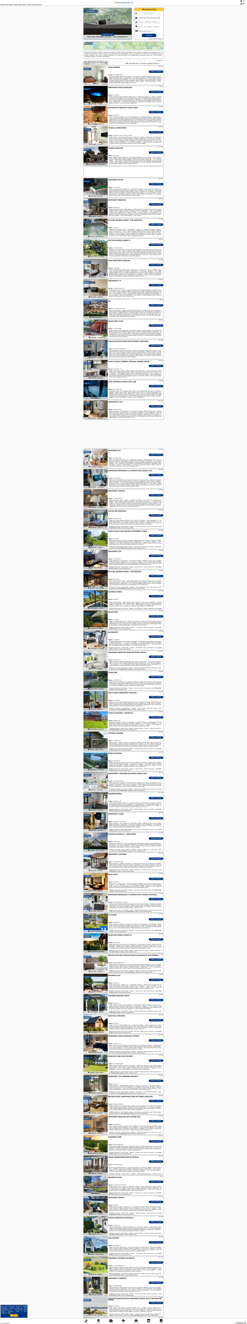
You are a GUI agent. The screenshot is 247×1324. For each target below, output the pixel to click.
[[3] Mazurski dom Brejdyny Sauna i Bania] (96, 115)
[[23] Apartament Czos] (96, 559)
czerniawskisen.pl (123, 3)
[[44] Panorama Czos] (96, 983)
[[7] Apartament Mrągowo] (96, 208)
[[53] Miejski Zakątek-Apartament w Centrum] (96, 1165)
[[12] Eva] (96, 309)
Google (25, 1306)
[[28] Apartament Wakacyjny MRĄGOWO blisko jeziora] (96, 660)
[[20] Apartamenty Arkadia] (96, 499)
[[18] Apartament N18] (96, 458)
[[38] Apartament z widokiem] (96, 862)
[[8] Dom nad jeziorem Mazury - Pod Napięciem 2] (96, 228)
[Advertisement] (123, 434)
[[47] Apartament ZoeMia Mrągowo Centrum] (96, 1044)
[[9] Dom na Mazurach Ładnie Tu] (96, 248)
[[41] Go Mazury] (96, 923)
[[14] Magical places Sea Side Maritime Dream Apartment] (96, 349)
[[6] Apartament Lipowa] (96, 187)
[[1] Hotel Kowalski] (96, 75)
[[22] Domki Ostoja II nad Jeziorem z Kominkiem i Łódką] (96, 539)
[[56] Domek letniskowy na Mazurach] (96, 1225)
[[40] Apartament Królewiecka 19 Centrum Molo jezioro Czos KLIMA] (96, 902)
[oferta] (93, 83)
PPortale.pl (8, 1323)
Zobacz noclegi (156, 71)
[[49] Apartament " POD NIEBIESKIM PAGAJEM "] (96, 1084)
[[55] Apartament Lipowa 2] (96, 1205)
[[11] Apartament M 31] (96, 288)
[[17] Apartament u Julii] (96, 410)
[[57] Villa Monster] (96, 1246)
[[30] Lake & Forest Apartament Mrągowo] (96, 700)
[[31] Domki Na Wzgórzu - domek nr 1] (96, 721)
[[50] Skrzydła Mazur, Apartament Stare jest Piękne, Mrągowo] (96, 1104)
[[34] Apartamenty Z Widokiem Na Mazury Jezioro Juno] (96, 781)
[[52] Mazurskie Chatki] (96, 1145)
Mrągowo (86, 69)
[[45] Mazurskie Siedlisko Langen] (96, 1003)
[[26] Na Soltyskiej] (96, 620)
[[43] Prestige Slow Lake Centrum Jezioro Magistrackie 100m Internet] (96, 963)
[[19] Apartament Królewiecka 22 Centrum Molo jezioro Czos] (96, 478)
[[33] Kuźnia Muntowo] (96, 761)
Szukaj (149, 35)
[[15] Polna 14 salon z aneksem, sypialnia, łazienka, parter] (96, 369)
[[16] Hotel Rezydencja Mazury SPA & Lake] (96, 389)
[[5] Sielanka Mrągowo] (96, 156)
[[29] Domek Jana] (96, 680)
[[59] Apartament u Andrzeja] (96, 1286)
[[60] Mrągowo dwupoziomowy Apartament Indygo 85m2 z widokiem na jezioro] (96, 1306)
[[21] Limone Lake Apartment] (96, 519)
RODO (9, 1313)
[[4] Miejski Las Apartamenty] (96, 136)
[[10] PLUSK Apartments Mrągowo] (96, 268)
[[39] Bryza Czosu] (96, 882)
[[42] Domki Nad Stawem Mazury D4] (96, 943)
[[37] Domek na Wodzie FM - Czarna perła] (96, 842)
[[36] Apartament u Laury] (96, 822)
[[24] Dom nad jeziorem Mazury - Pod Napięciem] (96, 579)
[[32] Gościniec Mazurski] (96, 741)
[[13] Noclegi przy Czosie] (96, 329)
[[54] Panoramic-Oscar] (96, 1185)
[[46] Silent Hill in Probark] (96, 1024)
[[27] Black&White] (96, 640)
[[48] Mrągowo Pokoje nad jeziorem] (96, 1064)
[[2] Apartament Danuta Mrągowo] (96, 95)
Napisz (245, 1323)
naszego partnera (130, 527)
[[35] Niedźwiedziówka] (96, 801)
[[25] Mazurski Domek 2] (96, 600)
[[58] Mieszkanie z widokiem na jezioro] (96, 1266)
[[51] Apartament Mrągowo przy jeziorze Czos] (96, 1124)
